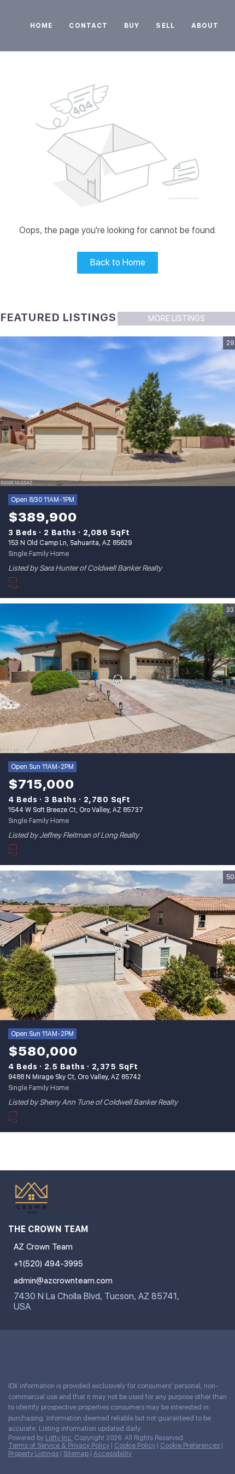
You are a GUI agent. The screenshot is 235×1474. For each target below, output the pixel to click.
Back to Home (117, 262)
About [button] (205, 25)
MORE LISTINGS (176, 318)
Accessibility (112, 1454)
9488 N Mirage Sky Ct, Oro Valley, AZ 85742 (74, 1077)
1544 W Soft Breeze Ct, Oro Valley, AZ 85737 (75, 810)
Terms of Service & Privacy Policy (58, 1445)
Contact (88, 25)
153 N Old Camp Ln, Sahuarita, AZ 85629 (70, 543)
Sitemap (76, 1454)
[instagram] (13, 1349)
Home (41, 25)
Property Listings (33, 1454)
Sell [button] (165, 25)
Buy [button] (131, 25)
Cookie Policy (134, 1445)
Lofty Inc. (59, 1438)
